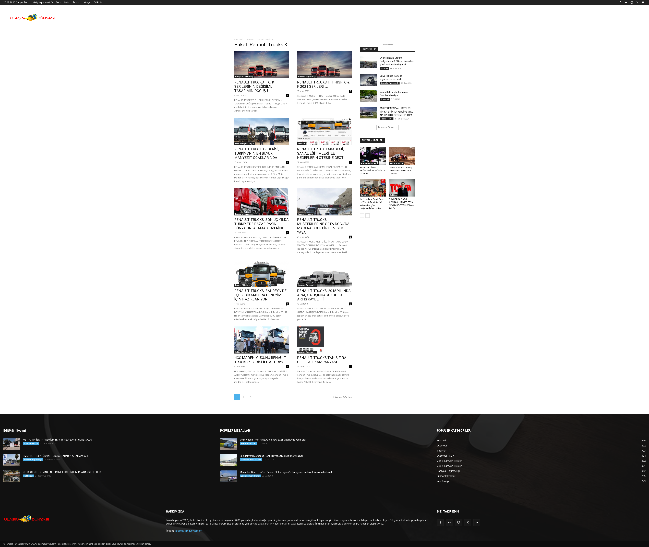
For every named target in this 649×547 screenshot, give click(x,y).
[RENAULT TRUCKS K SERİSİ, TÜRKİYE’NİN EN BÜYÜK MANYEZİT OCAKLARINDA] (261, 131)
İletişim (76, 2)
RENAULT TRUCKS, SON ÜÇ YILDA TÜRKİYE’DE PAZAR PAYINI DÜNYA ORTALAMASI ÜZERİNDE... (261, 224)
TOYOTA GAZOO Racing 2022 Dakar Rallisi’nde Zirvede (400, 170)
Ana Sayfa (239, 39)
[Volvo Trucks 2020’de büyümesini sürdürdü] (368, 80)
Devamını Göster (386, 127)
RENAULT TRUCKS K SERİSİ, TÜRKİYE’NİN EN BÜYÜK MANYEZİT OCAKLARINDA (256, 153)
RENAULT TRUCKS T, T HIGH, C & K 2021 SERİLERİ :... (323, 84)
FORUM (98, 2)
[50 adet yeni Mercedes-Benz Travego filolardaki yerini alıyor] (228, 460)
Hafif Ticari (28, 476)
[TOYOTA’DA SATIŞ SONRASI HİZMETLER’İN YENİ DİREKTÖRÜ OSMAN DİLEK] (402, 188)
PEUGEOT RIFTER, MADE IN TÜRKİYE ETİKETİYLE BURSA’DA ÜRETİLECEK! (62, 472)
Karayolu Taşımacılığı (244, 76)
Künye (87, 2)
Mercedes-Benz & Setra (251, 459)
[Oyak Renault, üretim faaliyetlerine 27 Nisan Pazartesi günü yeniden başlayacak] (368, 62)
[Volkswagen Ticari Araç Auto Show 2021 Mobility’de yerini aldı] (228, 444)
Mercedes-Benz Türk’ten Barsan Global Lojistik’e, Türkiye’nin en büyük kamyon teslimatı (286, 472)
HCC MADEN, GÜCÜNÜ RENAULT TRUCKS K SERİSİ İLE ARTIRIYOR (260, 360)
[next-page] (251, 397)
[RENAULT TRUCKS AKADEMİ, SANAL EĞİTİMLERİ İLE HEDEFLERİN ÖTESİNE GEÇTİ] (324, 131)
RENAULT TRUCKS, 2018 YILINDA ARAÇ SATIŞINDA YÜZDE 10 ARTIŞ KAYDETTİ (324, 295)
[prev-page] (362, 215)
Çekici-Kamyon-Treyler (244, 143)
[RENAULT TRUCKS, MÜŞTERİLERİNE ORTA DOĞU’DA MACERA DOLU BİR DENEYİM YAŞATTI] (324, 201)
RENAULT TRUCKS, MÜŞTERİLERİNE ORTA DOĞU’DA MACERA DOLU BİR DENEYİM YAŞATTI (323, 226)
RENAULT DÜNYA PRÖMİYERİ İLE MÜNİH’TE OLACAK (372, 170)
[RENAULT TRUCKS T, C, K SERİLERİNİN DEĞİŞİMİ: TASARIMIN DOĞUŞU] (261, 64)
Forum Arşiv (62, 2)
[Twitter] (637, 2)
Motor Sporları (396, 163)
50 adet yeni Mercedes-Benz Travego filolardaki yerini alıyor (271, 456)
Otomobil (385, 99)
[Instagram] (631, 2)
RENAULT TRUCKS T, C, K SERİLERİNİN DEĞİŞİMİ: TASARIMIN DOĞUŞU (254, 86)
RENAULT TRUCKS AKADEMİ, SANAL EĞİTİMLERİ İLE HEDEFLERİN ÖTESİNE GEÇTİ (321, 153)
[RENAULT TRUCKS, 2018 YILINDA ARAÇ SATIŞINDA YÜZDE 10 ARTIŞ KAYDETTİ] (324, 273)
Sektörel (301, 143)
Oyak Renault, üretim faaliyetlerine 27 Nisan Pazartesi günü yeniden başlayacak (397, 61)
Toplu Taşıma (386, 119)
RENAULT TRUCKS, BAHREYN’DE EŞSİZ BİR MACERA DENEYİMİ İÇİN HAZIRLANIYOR (260, 295)
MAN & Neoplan (31, 443)
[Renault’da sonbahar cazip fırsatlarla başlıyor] (368, 96)
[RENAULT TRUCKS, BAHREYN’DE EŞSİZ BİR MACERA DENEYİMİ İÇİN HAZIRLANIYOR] (261, 273)
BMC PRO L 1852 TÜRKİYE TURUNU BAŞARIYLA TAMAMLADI (55, 456)
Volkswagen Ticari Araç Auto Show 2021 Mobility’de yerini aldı (273, 439)
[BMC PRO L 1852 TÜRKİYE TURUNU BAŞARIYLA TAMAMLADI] (11, 460)
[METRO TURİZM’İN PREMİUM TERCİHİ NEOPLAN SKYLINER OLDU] (11, 444)
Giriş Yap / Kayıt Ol (43, 2)
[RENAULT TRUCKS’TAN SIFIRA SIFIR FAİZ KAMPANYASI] (324, 340)
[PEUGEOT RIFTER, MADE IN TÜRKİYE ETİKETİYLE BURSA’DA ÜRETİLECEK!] (11, 476)
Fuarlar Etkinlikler (305, 214)
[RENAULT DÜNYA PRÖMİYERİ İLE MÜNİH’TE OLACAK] (373, 156)
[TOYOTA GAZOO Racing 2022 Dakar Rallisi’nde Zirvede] (402, 156)
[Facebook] (620, 2)
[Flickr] (625, 2)
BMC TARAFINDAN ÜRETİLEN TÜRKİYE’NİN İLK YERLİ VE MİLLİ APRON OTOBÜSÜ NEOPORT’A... (397, 111)
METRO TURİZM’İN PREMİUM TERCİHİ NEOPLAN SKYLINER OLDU (57, 439)
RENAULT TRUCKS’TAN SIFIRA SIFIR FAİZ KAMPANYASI (321, 360)
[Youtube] (643, 2)
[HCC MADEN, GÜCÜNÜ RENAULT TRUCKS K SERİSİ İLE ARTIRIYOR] (261, 340)
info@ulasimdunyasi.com (188, 530)
